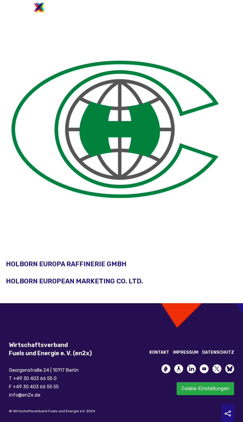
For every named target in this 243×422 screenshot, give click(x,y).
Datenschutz (218, 352)
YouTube (204, 368)
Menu (229, 6)
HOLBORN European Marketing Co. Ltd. (74, 281)
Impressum (185, 352)
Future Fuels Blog (178, 368)
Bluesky (229, 368)
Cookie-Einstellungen (205, 388)
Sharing (227, 413)
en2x (28, 7)
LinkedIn (191, 368)
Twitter (216, 368)
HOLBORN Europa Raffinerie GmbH (66, 264)
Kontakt (159, 352)
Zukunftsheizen (166, 368)
